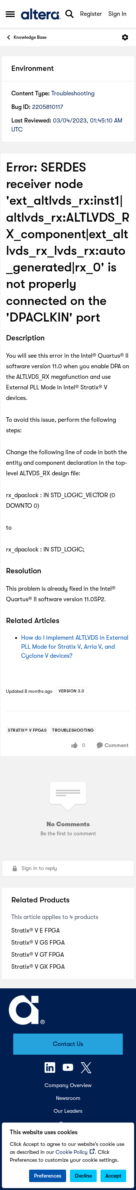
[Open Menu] (125, 37)
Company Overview (68, 1085)
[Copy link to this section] (50, 338)
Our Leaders (68, 1111)
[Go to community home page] (40, 14)
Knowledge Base (30, 37)
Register (91, 14)
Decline (83, 1176)
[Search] (69, 13)
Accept (113, 1176)
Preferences (47, 1176)
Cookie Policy (72, 1152)
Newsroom (68, 1098)
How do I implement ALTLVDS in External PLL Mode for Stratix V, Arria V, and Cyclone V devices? (74, 646)
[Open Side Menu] (10, 14)
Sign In (117, 14)
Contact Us (68, 1044)
